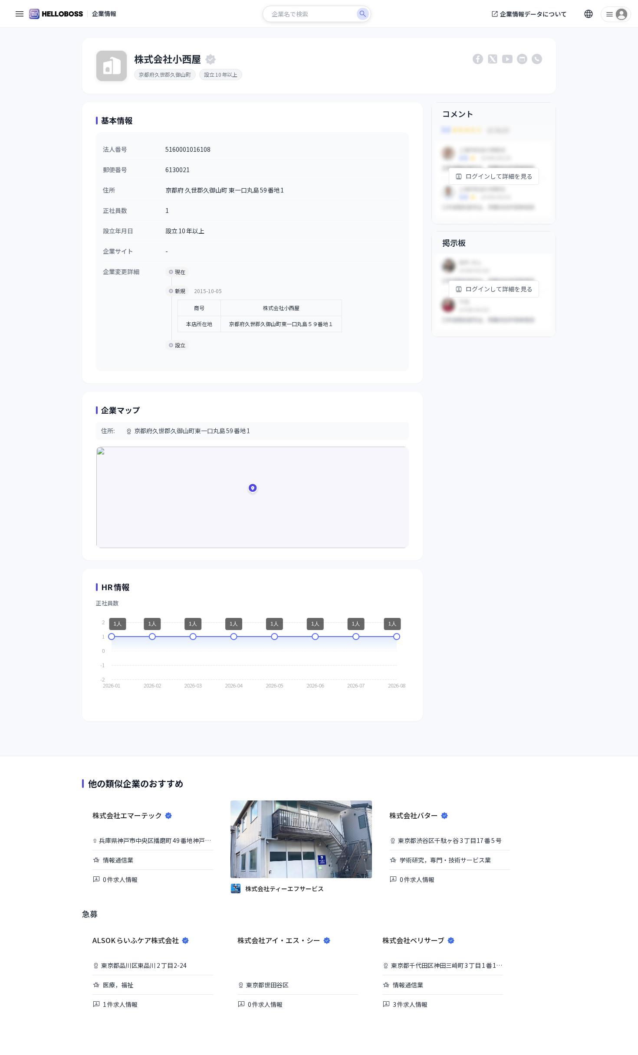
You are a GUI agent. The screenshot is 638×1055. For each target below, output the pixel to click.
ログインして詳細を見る (499, 176)
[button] (252, 489)
